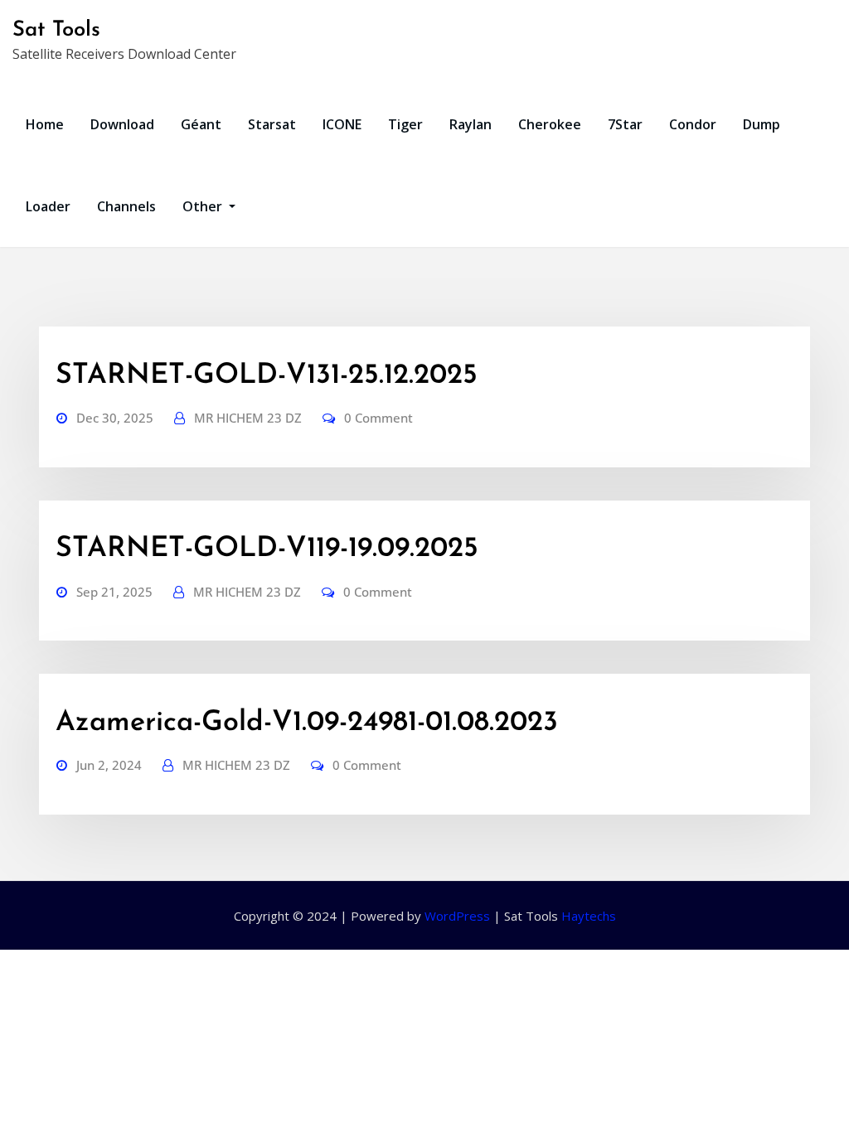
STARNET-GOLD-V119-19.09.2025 (267, 549)
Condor (692, 124)
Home (45, 124)
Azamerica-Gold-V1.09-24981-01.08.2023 (307, 723)
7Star (625, 124)
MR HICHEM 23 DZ (248, 417)
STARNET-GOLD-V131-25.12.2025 (267, 375)
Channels (126, 206)
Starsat (272, 124)
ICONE (342, 124)
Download (122, 124)
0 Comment (378, 417)
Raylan (470, 124)
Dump (761, 124)
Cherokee (549, 124)
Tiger (405, 124)
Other (204, 206)
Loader (48, 206)
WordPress (457, 915)
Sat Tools (56, 30)
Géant (201, 124)
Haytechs (588, 915)
